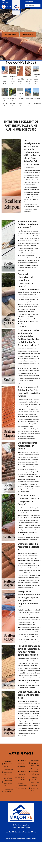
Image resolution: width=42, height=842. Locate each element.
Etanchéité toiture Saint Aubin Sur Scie (35, 780)
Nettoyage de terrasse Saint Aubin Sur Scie (21, 777)
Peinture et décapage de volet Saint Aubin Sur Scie (21, 767)
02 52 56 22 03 (13, 832)
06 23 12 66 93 (29, 832)
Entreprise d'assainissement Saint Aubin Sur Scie (22, 787)
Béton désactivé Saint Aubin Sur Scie (8, 772)
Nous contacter (28, 34)
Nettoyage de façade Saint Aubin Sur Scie (35, 763)
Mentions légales (31, 839)
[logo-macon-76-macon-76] (21, 812)
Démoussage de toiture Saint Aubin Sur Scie (35, 771)
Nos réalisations (10, 34)
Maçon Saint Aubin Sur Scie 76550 (8, 764)
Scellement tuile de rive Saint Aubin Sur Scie (35, 788)
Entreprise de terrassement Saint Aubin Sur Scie (8, 782)
